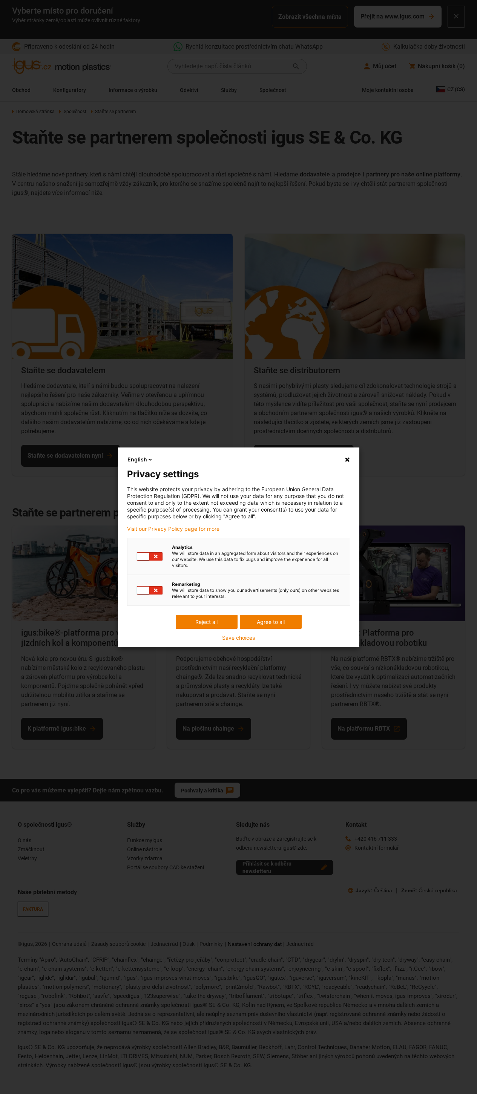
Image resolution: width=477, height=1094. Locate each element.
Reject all (206, 622)
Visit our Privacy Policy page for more (173, 529)
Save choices (238, 638)
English (137, 459)
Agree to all (271, 622)
